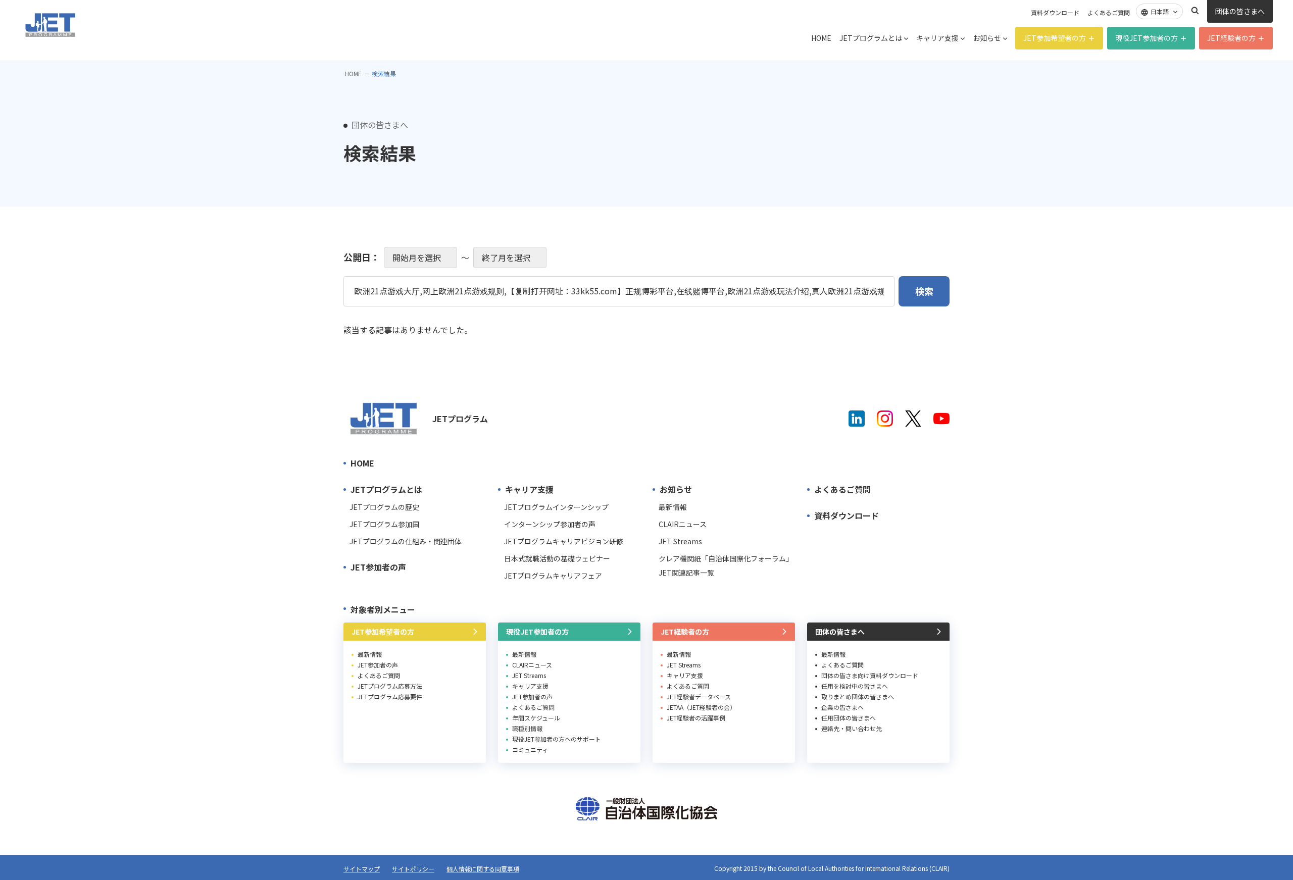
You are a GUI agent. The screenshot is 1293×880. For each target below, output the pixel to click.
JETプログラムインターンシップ (556, 507)
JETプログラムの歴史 (384, 507)
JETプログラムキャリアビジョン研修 (563, 541)
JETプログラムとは (870, 38)
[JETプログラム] (383, 418)
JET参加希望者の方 (1054, 38)
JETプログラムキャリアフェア (553, 576)
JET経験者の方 (1231, 38)
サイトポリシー (413, 868)
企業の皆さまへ (842, 707)
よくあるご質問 (1108, 12)
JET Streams (680, 541)
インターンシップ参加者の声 (549, 524)
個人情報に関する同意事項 (482, 868)
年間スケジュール (536, 717)
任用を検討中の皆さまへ (854, 686)
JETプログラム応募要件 (390, 696)
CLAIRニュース (683, 524)
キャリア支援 (937, 38)
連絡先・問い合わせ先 (851, 728)
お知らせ (987, 38)
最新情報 (673, 507)
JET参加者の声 (378, 567)
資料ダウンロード (1055, 12)
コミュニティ (530, 749)
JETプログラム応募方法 (390, 686)
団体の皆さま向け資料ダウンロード (869, 675)
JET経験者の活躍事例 (696, 717)
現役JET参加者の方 (1146, 38)
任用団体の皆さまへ (848, 717)
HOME (821, 38)
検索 (1195, 11)
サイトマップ (361, 868)
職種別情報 (527, 728)
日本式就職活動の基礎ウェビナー (557, 558)
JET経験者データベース (699, 696)
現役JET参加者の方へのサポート (556, 739)
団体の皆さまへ (1240, 11)
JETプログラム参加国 (384, 524)
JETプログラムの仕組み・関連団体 (406, 541)
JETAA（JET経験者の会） (701, 707)
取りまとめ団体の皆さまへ (857, 696)
